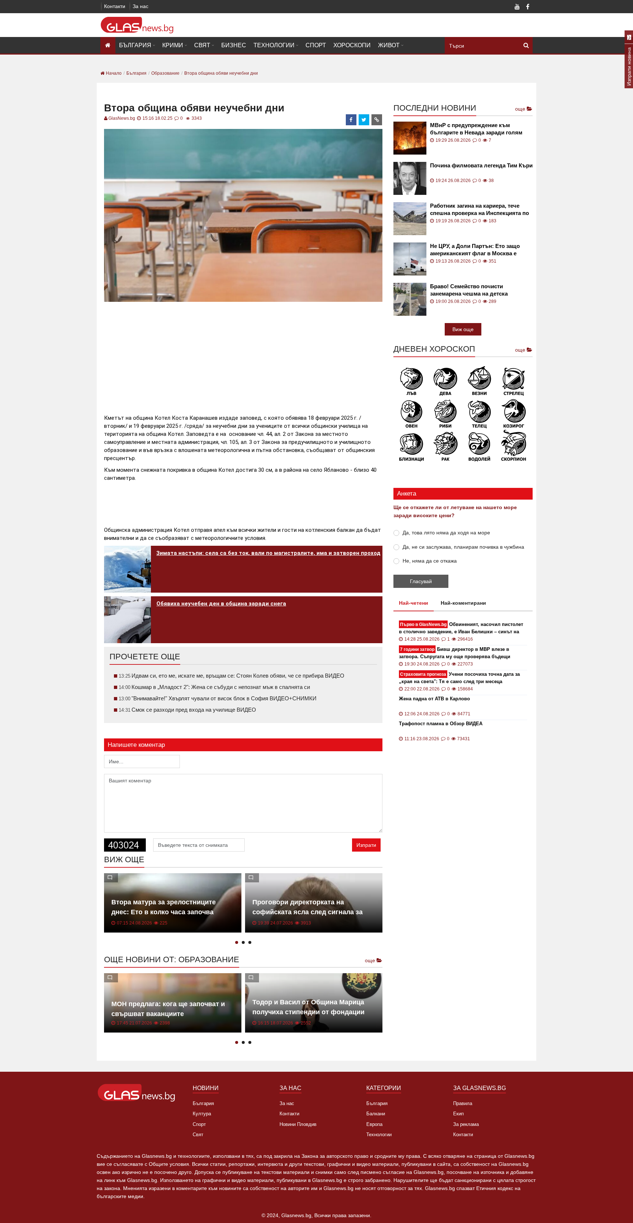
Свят (202, 45)
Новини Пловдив (298, 1124)
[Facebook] (527, 7)
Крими (172, 45)
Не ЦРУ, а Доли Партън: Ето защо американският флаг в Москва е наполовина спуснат (475, 250)
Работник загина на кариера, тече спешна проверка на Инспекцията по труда (479, 210)
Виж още (463, 329)
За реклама (466, 1124)
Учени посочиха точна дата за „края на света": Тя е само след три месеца (459, 677)
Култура (202, 1113)
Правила (462, 1103)
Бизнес (233, 45)
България (135, 45)
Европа (374, 1124)
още (371, 960)
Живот (389, 45)
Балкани (375, 1113)
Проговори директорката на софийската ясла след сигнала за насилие (307, 912)
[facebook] (351, 119)
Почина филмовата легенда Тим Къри (481, 165)
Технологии (274, 45)
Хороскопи (352, 45)
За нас (140, 6)
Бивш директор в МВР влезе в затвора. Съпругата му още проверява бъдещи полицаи (454, 653)
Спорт (316, 45)
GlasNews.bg (121, 118)
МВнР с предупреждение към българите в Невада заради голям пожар (476, 129)
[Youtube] (517, 7)
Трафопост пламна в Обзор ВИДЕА (440, 723)
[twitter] (364, 119)
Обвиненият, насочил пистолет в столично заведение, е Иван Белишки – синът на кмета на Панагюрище (461, 628)
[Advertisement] (243, 355)
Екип (458, 1113)
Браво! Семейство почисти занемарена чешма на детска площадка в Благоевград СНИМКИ (477, 290)
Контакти (114, 6)
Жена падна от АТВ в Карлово (434, 698)
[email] (376, 119)
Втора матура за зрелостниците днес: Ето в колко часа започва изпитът (163, 912)
